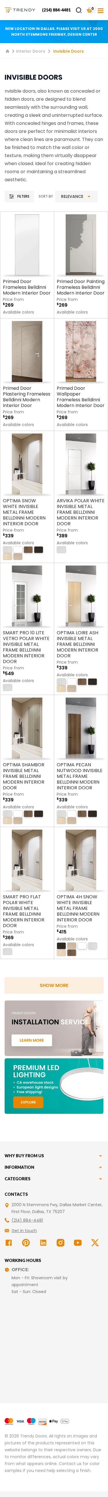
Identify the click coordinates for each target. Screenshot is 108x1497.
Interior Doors (30, 51)
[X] (96, 1243)
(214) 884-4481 (56, 9)
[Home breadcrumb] (7, 51)
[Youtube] (79, 1243)
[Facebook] (10, 1243)
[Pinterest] (27, 1243)
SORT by (46, 196)
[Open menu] (100, 10)
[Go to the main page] (20, 10)
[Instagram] (61, 1243)
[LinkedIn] (44, 1243)
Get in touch (24, 1231)
